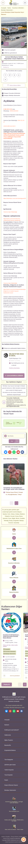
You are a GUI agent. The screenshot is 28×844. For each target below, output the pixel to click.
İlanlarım (6, 724)
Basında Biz (7, 745)
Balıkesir (22, 514)
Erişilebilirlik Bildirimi (10, 750)
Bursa (20, 516)
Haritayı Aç (6, 67)
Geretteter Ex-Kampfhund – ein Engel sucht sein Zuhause (13, 488)
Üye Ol (20, 423)
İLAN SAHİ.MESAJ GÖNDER (15, 375)
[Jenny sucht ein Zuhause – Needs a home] (14, 826)
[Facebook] (22, 452)
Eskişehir (7, 516)
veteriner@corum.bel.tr (9, 126)
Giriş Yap (14, 423)
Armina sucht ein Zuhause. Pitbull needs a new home (14, 820)
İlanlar (9, 8)
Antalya (17, 514)
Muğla (13, 518)
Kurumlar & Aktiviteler (18, 8)
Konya (17, 516)
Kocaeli (13, 516)
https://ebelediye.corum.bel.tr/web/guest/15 (14, 198)
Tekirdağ (6, 520)
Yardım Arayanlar (9, 769)
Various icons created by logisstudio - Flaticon (14, 838)
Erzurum (11, 522)
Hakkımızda (7, 735)
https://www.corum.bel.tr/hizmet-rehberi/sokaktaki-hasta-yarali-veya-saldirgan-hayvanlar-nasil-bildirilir (14, 136)
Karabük (22, 518)
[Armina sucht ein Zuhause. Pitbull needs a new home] (14, 817)
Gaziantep (16, 522)
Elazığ (10, 520)
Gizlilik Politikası (23, 836)
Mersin (17, 518)
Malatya (21, 520)
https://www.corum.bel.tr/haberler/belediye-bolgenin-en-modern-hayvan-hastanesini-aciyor (14, 291)
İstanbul (5, 514)
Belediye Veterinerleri (7, 10)
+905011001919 (14, 111)
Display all (7, 684)
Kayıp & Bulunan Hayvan (11, 785)
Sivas (9, 518)
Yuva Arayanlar (8, 775)
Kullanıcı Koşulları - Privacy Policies (9, 836)
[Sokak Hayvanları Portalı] (14, 2)
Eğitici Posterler (8, 740)
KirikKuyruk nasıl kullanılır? (11, 730)
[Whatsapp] (14, 452)
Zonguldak (16, 520)
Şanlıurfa (5, 518)
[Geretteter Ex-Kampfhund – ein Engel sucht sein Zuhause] (14, 798)
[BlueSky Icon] (5, 452)
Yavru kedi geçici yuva (14, 811)
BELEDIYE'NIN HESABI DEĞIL (16, 355)
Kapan (6, 780)
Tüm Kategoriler (8, 759)
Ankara (13, 514)
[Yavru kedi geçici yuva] (14, 808)
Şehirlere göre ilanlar (10, 764)
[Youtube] (18, 452)
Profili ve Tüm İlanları (14, 367)
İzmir (9, 514)
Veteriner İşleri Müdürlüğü (10, 212)
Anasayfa (3, 8)
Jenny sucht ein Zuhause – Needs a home (14, 829)
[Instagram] (9, 452)
